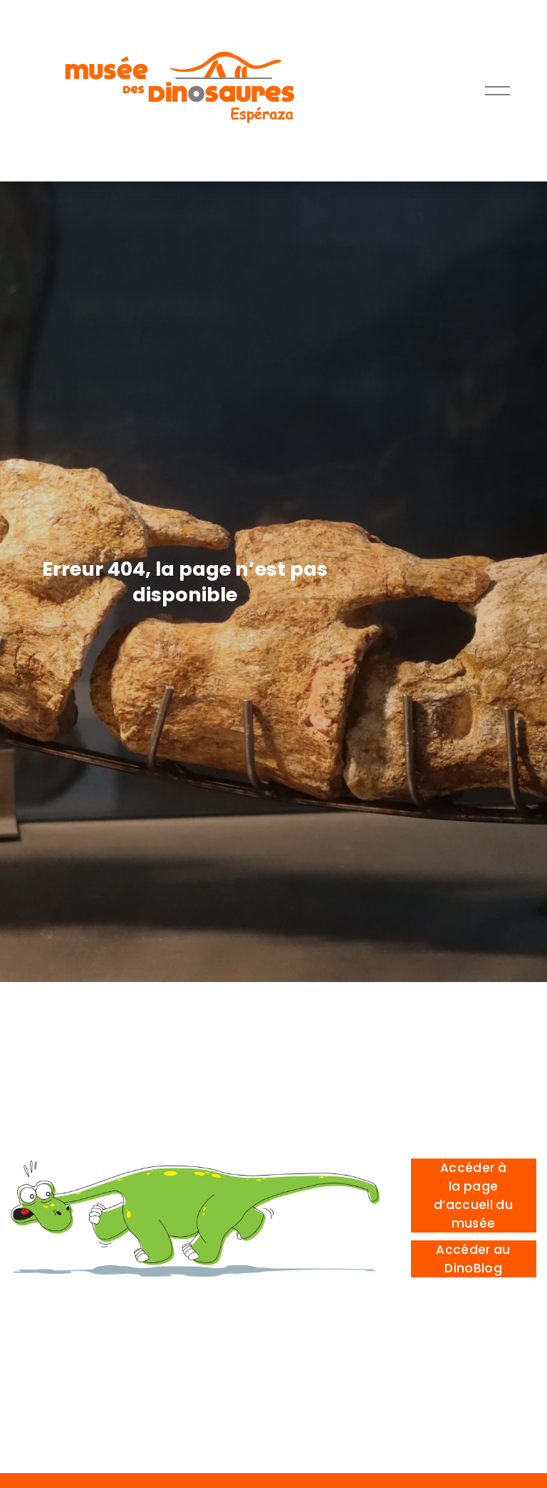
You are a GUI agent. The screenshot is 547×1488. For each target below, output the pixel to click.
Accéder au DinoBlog (473, 1259)
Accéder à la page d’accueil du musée (473, 1195)
